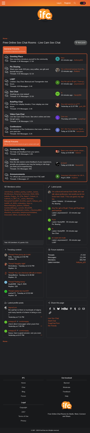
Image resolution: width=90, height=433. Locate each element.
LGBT (12, 79)
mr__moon (21, 199)
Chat (23, 387)
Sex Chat (14, 92)
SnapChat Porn (54, 323)
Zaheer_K (34, 196)
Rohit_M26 (35, 194)
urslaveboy (22, 203)
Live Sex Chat (53, 318)
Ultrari (15, 215)
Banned (66, 383)
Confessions (15, 127)
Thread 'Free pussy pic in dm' (19, 255)
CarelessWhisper (10, 208)
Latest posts (56, 187)
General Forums (11, 49)
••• (41, 317)
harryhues (80, 131)
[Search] (74, 3)
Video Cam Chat (17, 114)
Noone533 (79, 165)
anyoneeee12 (79, 84)
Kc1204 (23, 201)
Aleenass (29, 199)
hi (61, 93)
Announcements (17, 174)
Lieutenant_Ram (24, 215)
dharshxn (7, 212)
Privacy (23, 421)
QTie (21, 196)
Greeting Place (16, 57)
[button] (3, 3)
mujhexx (75, 178)
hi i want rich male (59, 238)
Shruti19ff (28, 208)
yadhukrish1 (19, 210)
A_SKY (14, 199)
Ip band (64, 163)
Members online (14, 187)
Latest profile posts (15, 303)
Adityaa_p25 (37, 201)
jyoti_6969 (83, 106)
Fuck (54, 220)
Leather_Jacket (32, 192)
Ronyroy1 (17, 194)
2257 (23, 412)
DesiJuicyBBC (36, 210)
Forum (23, 396)
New (62, 58)
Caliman (7, 199)
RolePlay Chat (16, 102)
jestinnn (19, 205)
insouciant (8, 215)
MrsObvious (8, 194)
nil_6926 (13, 203)
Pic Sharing (15, 67)
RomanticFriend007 (11, 201)
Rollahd (77, 71)
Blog (23, 392)
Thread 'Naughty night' (16, 264)
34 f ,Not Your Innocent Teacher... (73, 129)
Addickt (78, 153)
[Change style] (82, 3)
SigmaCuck (12, 307)
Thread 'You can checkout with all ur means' (25, 273)
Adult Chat (52, 321)
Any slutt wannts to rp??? (70, 104)
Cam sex (64, 116)
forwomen (26, 194)
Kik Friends (52, 326)
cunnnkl (21, 208)
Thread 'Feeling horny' (16, 282)
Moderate (66, 387)
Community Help (17, 149)
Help (66, 396)
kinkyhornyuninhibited (29, 212)
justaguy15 (12, 321)
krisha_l (27, 210)
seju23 (28, 201)
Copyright (23, 407)
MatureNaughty (10, 205)
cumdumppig (24, 321)
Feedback (14, 159)
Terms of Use (23, 416)
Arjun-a (29, 203)
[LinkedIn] (62, 309)
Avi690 (6, 203)
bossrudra (16, 212)
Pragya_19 (15, 196)
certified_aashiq (19, 192)
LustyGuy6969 (83, 119)
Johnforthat (8, 192)
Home (23, 383)
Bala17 (26, 196)
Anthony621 (78, 60)
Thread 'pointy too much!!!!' (18, 291)
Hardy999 (77, 95)
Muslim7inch (9, 210)
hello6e (7, 196)
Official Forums (11, 141)
